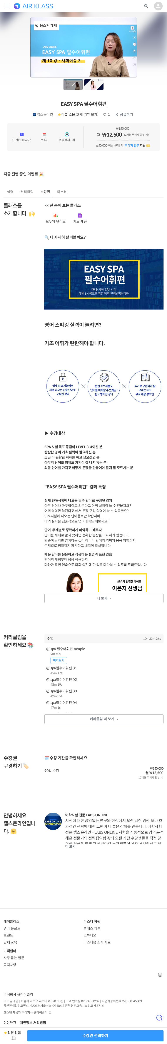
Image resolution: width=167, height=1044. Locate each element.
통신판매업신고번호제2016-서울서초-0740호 (32, 1006)
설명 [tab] (10, 192)
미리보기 (58, 660)
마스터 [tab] (62, 192)
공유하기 (126, 114)
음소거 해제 (48, 25)
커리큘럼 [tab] (26, 192)
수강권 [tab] (45, 192)
